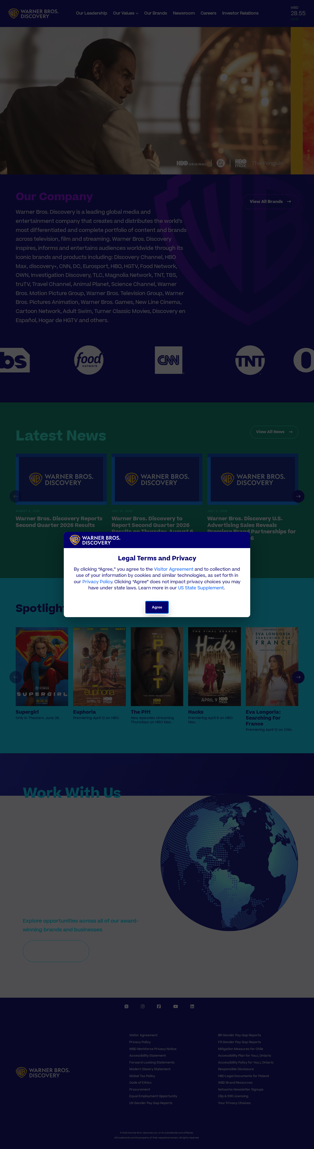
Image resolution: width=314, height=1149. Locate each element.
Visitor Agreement (173, 569)
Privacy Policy (97, 582)
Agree (157, 607)
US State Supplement (201, 588)
